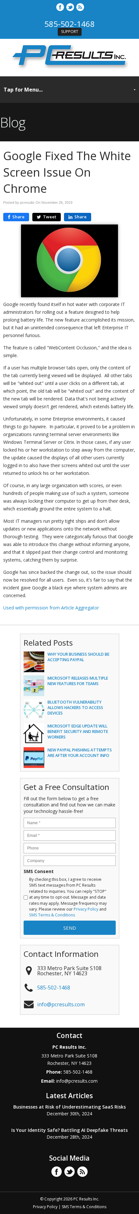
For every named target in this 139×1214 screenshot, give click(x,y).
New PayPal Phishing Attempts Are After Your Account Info (80, 752)
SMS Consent (39, 871)
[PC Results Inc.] (69, 69)
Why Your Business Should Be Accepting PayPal (78, 656)
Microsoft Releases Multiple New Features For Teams (78, 680)
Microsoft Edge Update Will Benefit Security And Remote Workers (78, 731)
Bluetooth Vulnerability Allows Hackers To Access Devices (75, 707)
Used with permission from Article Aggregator (51, 608)
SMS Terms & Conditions (52, 915)
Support (69, 31)
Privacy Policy (86, 909)
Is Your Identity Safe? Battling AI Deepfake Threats (69, 1130)
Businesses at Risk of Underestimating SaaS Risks (69, 1107)
